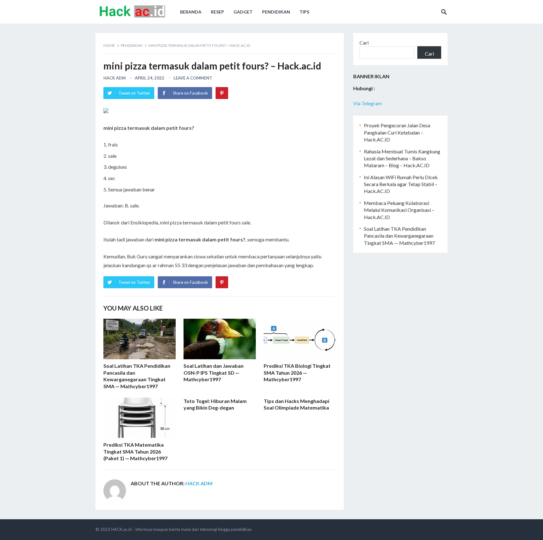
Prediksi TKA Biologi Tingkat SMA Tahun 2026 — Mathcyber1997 (297, 372)
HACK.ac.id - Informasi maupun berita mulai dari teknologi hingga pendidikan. (181, 529)
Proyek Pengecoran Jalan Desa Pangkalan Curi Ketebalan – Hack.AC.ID (397, 132)
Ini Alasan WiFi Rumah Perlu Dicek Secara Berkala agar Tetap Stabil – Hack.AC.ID (401, 184)
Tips (304, 11)
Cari (364, 43)
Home (109, 45)
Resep (217, 11)
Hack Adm (114, 77)
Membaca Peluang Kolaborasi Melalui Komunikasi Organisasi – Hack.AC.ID (399, 210)
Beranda (190, 11)
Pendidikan (276, 11)
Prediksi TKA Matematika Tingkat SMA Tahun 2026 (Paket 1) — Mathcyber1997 (135, 451)
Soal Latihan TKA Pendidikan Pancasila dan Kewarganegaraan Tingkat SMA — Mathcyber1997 (399, 236)
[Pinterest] (222, 93)
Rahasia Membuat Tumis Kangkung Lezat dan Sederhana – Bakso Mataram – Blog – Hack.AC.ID (402, 158)
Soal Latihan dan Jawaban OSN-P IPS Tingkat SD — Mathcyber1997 (214, 372)
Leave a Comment (192, 77)
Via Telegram (367, 103)
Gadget (243, 11)
